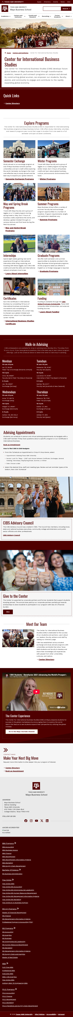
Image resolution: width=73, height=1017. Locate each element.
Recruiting (45, 16)
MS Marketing (7, 948)
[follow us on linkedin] (47, 821)
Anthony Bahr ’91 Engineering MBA (15, 983)
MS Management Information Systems (16, 919)
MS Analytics (7, 935)
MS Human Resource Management (15, 945)
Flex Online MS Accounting (12, 887)
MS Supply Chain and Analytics (13, 954)
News (63, 2)
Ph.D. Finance (7, 996)
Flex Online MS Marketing (11, 899)
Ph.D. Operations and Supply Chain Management (20, 1006)
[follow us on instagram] (31, 821)
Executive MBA (7, 974)
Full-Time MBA (7, 967)
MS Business (7, 938)
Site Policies (40, 1014)
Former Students (57, 16)
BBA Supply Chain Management (13, 866)
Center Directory (13, 103)
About (68, 16)
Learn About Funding (49, 312)
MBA (4, 964)
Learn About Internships (17, 273)
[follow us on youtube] (36, 821)
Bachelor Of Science (10, 870)
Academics (5, 16)
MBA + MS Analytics (9, 977)
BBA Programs (8, 843)
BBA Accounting (8, 847)
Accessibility (51, 1014)
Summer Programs (48, 219)
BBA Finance (6, 853)
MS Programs (7, 928)
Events (55, 2)
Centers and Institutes (18, 16)
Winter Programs (48, 179)
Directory (47, 2)
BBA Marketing (7, 863)
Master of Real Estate (10, 957)
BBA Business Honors (10, 850)
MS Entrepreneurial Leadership (13, 941)
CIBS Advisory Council (11, 535)
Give (68, 2)
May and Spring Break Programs (16, 229)
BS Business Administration (12, 874)
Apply (39, 2)
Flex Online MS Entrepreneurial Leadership (18, 890)
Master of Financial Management (14, 912)
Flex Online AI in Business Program (15, 903)
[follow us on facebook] (26, 821)
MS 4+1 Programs (9, 909)
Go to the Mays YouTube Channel (22, 731)
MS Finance (6, 916)
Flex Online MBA (8, 884)
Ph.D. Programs (8, 989)
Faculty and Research (33, 16)
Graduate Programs (49, 271)
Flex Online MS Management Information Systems (20, 896)
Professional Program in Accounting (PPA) (17, 922)
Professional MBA (8, 970)
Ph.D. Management (9, 999)
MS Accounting (7, 932)
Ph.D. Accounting (8, 993)
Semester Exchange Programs (20, 179)
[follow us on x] (41, 821)
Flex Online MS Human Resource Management (19, 893)
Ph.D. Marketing (8, 1002)
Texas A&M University (14, 2)
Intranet (61, 1014)
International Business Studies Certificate (20, 322)
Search (66, 9)
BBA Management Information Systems (16, 860)
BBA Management (8, 856)
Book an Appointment (11, 445)
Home (9, 53)
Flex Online (6, 880)
